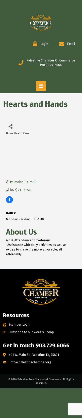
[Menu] (41, 86)
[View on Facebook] (9, 202)
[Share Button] (10, 126)
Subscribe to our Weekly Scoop (31, 332)
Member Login (19, 324)
